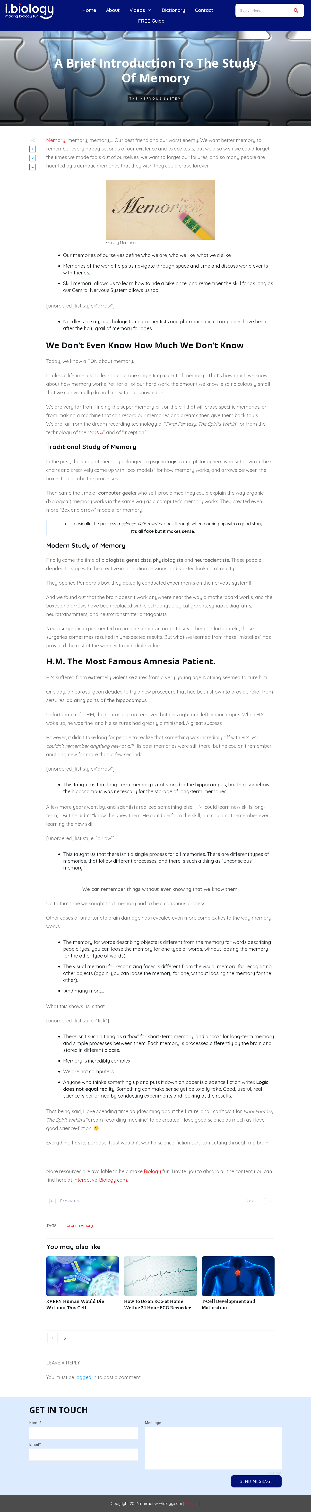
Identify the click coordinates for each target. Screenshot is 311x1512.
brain (71, 1225)
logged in (85, 1377)
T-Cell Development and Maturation (238, 1285)
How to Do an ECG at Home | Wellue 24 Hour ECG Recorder (160, 1285)
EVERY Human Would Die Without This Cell (82, 1285)
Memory (55, 140)
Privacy (191, 1503)
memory (85, 1225)
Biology (152, 1171)
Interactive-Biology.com (100, 1180)
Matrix (96, 432)
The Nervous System (155, 99)
